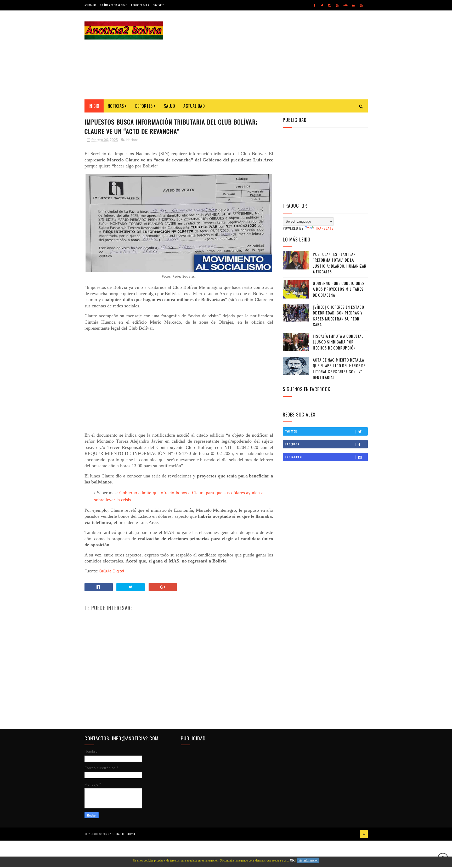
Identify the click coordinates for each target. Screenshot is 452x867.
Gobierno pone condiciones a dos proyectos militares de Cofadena (339, 289)
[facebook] (314, 5)
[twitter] (322, 5)
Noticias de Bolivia (122, 834)
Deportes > (145, 106)
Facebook (292, 444)
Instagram (293, 457)
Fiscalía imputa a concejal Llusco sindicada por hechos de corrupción (338, 342)
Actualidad (194, 106)
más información (308, 860)
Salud (169, 106)
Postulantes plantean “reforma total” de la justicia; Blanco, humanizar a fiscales (339, 263)
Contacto (158, 5)
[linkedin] (354, 5)
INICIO (94, 106)
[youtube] (337, 5)
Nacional (133, 140)
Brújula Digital (111, 571)
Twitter (291, 431)
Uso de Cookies (140, 5)
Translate (324, 228)
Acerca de (90, 5)
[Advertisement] (272, 55)
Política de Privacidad (113, 5)
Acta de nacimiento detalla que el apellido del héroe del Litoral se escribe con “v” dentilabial (340, 368)
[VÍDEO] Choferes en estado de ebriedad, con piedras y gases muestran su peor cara (338, 316)
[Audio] (345, 5)
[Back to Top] (364, 834)
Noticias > (117, 106)
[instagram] (329, 5)
